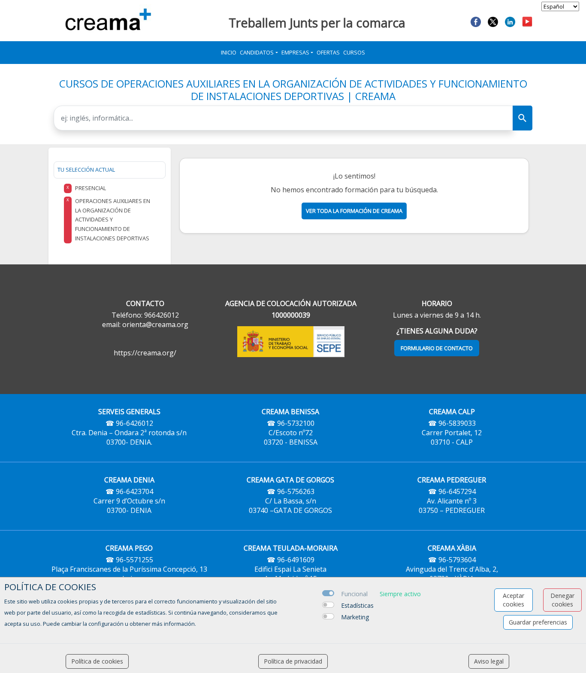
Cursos (354, 52)
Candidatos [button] (257, 52)
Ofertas (328, 52)
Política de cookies (97, 661)
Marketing (355, 617)
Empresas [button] (295, 52)
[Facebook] (476, 21)
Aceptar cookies (513, 599)
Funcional (354, 594)
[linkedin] (510, 21)
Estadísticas (357, 605)
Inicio (228, 52)
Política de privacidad (293, 661)
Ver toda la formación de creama (354, 211)
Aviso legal (489, 661)
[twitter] (493, 21)
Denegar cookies (562, 599)
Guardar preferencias (538, 622)
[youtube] (527, 21)
